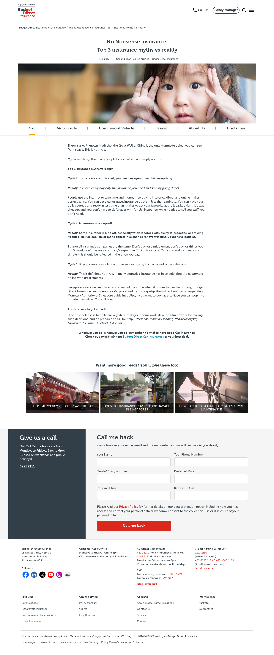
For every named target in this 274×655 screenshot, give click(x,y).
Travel (161, 128)
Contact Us (143, 609)
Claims (83, 609)
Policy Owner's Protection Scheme (122, 642)
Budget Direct (143, 336)
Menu (250, 10)
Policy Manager (226, 10)
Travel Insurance (31, 621)
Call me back (134, 526)
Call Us (203, 10)
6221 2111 (27, 466)
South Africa (206, 609)
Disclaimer (236, 128)
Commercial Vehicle (116, 128)
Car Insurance (29, 603)
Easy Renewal (87, 615)
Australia (204, 603)
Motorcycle (67, 128)
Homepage (28, 642)
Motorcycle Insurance (34, 609)
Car (32, 128)
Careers (141, 621)
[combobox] (211, 478)
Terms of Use (47, 642)
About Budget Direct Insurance (155, 603)
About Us (197, 128)
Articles (141, 615)
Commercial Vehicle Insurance (39, 615)
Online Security (89, 642)
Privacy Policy (128, 506)
